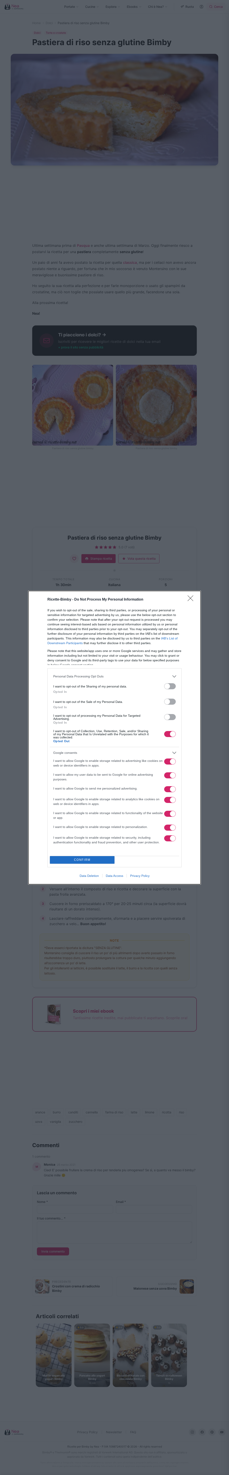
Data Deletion (89, 876)
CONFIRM (82, 859)
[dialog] (114, 737)
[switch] (170, 686)
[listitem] (114, 676)
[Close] (192, 599)
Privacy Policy (140, 876)
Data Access (114, 876)
